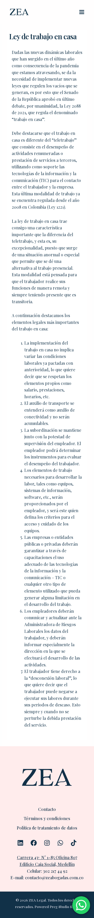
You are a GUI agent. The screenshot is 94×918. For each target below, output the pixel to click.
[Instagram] (47, 843)
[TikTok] (73, 843)
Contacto (47, 809)
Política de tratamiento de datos (47, 828)
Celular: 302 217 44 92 (47, 871)
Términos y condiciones (47, 818)
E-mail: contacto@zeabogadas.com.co (47, 877)
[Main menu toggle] (82, 12)
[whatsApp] (60, 843)
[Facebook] (34, 843)
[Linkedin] (20, 843)
